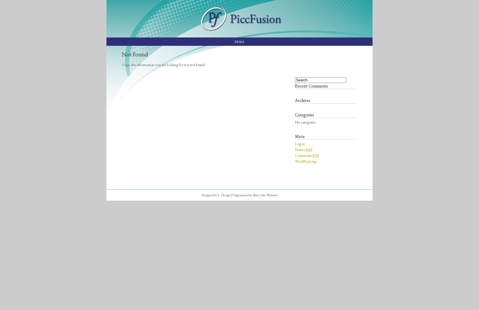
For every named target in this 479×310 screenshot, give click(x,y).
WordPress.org (305, 161)
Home (239, 41)
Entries (303, 149)
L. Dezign (224, 195)
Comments (307, 155)
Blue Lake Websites (265, 195)
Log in (300, 143)
